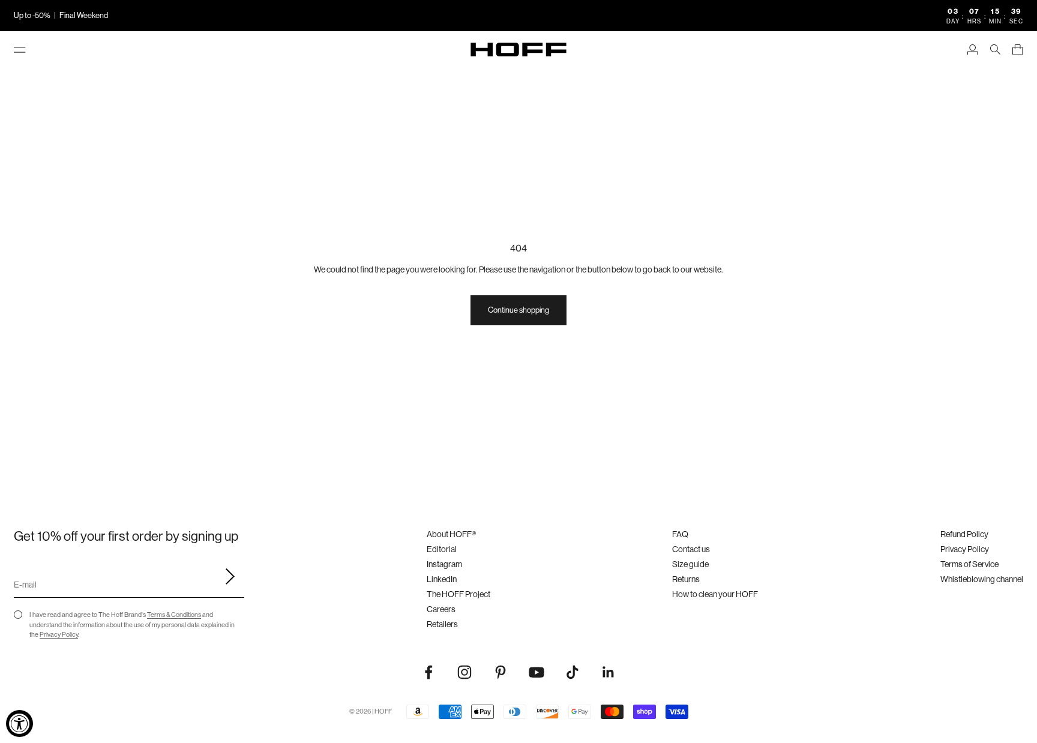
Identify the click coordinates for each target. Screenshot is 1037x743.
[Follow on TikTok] (572, 672)
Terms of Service (969, 564)
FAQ (680, 534)
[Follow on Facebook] (428, 672)
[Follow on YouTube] (536, 672)
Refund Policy (964, 534)
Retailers (442, 624)
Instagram (444, 564)
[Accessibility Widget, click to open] (19, 723)
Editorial (442, 549)
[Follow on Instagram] (464, 672)
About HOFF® (451, 534)
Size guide (690, 564)
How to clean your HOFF (715, 594)
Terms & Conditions (174, 614)
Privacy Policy (59, 634)
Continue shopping (518, 309)
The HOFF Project (458, 594)
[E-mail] (226, 576)
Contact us (691, 549)
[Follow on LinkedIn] (608, 672)
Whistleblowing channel (981, 579)
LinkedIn (442, 579)
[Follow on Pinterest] (500, 672)
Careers (441, 609)
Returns (686, 579)
